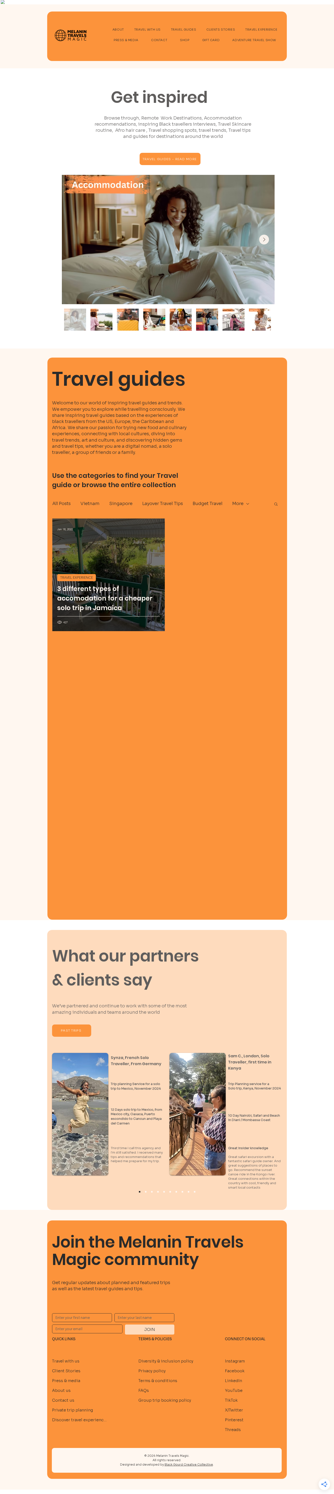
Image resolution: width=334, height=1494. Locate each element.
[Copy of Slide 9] (139, 1192)
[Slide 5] (170, 1192)
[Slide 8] (188, 1192)
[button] (276, 504)
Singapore (121, 503)
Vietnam (90, 503)
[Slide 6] (176, 1192)
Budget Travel (208, 503)
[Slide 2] (152, 1192)
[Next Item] (264, 239)
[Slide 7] (182, 1192)
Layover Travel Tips (162, 503)
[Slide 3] (158, 1192)
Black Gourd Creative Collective (189, 1464)
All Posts (61, 503)
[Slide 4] (164, 1192)
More (238, 503)
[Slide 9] (194, 1192)
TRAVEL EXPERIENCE (76, 577)
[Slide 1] (145, 1192)
